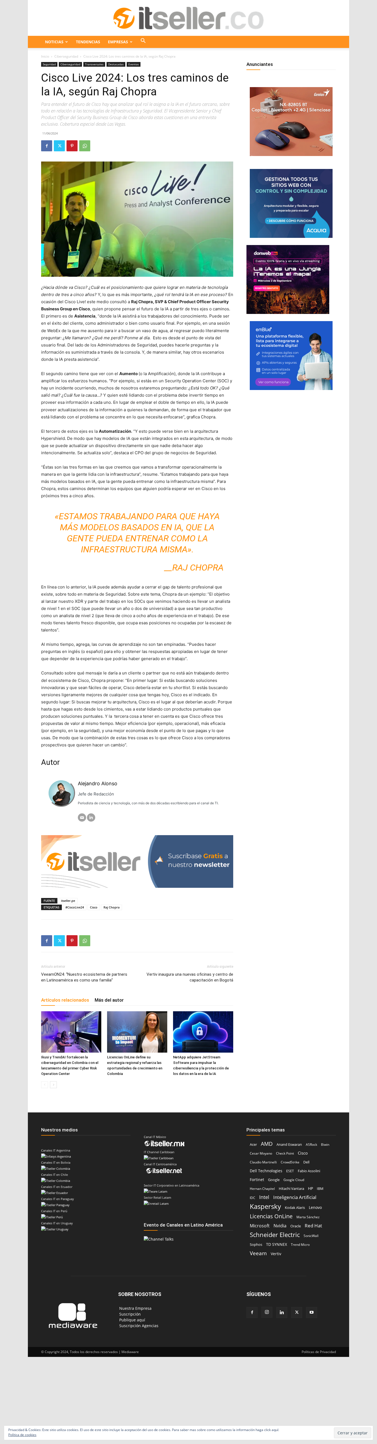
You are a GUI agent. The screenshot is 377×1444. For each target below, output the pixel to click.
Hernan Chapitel (262, 1188)
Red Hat (313, 1225)
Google (274, 1179)
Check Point (285, 1153)
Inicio (45, 56)
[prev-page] (44, 1084)
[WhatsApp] (84, 145)
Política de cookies (22, 1434)
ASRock (311, 1144)
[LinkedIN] (91, 817)
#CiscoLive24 (74, 907)
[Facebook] (46, 145)
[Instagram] (266, 1312)
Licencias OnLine (271, 1216)
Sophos (256, 1244)
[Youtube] (311, 1312)
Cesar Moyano (261, 1153)
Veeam (258, 1253)
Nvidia (280, 1226)
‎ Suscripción (129, 1314)
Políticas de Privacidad (319, 1351)
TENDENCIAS (88, 41)
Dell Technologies (266, 1170)
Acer (253, 1144)
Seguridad (49, 64)
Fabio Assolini (309, 1170)
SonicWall (311, 1235)
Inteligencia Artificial (294, 1197)
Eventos (133, 64)
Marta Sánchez (308, 1217)
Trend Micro (300, 1244)
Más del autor (109, 1000)
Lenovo (315, 1207)
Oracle (295, 1225)
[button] (143, 42)
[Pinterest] (72, 145)
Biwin (325, 1144)
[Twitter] (59, 145)
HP (310, 1188)
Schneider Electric (275, 1235)
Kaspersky (265, 1206)
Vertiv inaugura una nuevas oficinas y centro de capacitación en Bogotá (190, 977)
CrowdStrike (290, 1162)
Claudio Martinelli (263, 1162)
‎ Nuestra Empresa (135, 1308)
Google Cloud (293, 1179)
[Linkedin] (281, 1312)
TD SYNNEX (276, 1244)
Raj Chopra (111, 907)
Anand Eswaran (289, 1144)
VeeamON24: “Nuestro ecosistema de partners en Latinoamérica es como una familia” (84, 977)
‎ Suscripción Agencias (138, 1325)
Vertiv (276, 1253)
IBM (320, 1188)
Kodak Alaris (295, 1207)
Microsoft (260, 1226)
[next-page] (53, 1084)
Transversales (94, 64)
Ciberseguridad (66, 56)
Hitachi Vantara (291, 1188)
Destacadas (116, 64)
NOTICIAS (54, 41)
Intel (264, 1197)
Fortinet (257, 1179)
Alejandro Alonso (97, 783)
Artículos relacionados (65, 1000)
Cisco (93, 907)
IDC (252, 1197)
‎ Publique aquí (131, 1319)
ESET (290, 1171)
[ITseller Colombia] (188, 18)
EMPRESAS (118, 41)
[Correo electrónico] (82, 817)
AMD (267, 1144)
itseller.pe (68, 901)
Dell (306, 1162)
